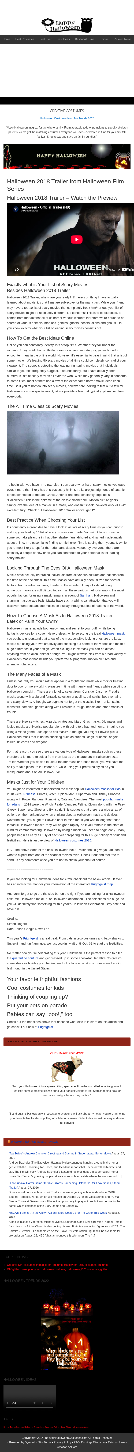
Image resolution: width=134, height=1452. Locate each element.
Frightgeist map (102, 884)
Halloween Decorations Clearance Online (41, 1427)
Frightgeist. (46, 1027)
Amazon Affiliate (67, 1447)
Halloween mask (113, 633)
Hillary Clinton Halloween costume (74, 1427)
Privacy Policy (62, 1442)
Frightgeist (30, 938)
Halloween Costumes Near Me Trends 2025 (67, 118)
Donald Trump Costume (13, 1427)
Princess (29, 794)
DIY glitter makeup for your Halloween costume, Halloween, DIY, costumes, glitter (57, 1269)
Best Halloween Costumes (67, 9)
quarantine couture (25, 958)
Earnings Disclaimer (93, 1442)
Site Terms (44, 1442)
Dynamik (30, 1442)
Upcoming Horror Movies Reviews (34, 1141)
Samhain (86, 595)
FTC (76, 1442)
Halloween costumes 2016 (72, 840)
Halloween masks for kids (103, 789)
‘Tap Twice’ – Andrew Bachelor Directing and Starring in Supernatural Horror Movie (60, 1153)
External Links (117, 1442)
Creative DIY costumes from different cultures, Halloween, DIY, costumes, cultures (57, 1264)
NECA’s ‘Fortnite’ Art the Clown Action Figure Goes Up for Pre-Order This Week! (58, 1212)
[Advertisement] (67, 70)
